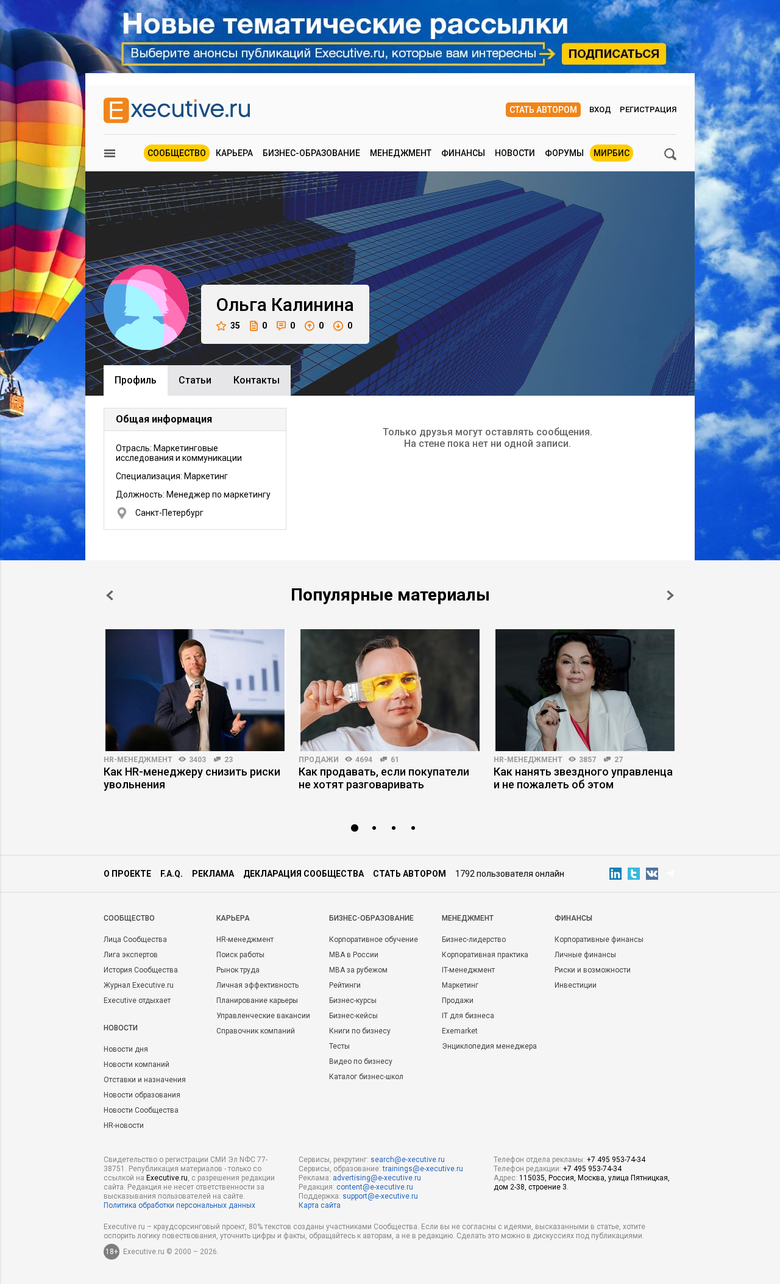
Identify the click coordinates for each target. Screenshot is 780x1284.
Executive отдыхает (137, 1000)
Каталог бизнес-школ (366, 1076)
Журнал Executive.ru (139, 985)
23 (228, 759)
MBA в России (353, 955)
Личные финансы (585, 955)
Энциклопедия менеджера (489, 1046)
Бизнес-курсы (353, 1000)
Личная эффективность (257, 985)
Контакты (256, 380)
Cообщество (129, 918)
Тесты (339, 1046)
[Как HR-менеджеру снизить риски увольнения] (195, 690)
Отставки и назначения (145, 1079)
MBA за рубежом (358, 970)
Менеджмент (400, 153)
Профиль (136, 380)
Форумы (564, 153)
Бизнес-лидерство (474, 939)
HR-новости (124, 1125)
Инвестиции (576, 985)
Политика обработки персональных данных (179, 1205)
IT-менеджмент (468, 970)
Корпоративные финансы (599, 939)
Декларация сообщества (303, 874)
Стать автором (543, 110)
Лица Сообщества (135, 939)
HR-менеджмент (138, 759)
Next (670, 595)
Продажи (319, 759)
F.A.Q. (171, 874)
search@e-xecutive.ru (407, 1159)
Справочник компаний (255, 1031)
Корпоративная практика (485, 955)
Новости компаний (136, 1064)
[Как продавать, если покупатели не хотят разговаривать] (390, 690)
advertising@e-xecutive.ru (377, 1178)
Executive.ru (167, 1178)
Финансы (463, 153)
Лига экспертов (131, 955)
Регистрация (648, 109)
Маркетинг (460, 985)
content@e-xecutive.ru (374, 1187)
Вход (600, 109)
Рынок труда (238, 970)
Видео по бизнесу (360, 1061)
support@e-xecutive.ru (380, 1196)
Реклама (213, 874)
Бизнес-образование (311, 153)
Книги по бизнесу (360, 1031)
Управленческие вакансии (263, 1015)
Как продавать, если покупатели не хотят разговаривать (384, 778)
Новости (515, 153)
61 (395, 759)
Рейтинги (345, 985)
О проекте (127, 874)
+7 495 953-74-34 (616, 1159)
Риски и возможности (593, 970)
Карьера (234, 153)
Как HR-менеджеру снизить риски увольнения (192, 778)
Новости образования (142, 1095)
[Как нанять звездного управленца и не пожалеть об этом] (585, 690)
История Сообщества (141, 970)
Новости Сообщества (141, 1110)
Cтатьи (195, 380)
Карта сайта (320, 1205)
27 (618, 759)
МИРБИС (611, 153)
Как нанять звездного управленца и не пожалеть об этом (583, 778)
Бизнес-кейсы (353, 1015)
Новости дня (126, 1049)
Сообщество (176, 153)
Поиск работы (240, 955)
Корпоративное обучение (373, 939)
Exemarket (460, 1031)
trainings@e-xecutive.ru (423, 1169)
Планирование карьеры (257, 1000)
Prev (110, 595)
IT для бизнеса (468, 1015)
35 (235, 325)
